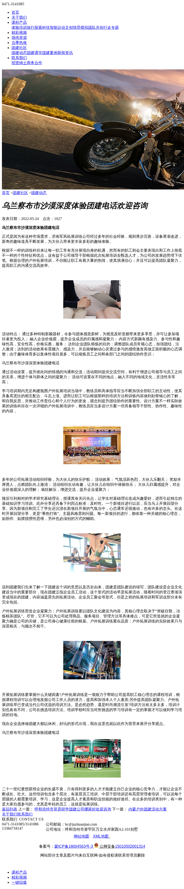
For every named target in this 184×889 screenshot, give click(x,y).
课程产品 (19, 22)
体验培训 (19, 27)
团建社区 (19, 48)
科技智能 (50, 27)
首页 (15, 12)
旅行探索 (34, 27)
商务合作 (34, 63)
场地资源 (19, 38)
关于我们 (19, 17)
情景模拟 (80, 27)
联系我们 (19, 58)
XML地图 (101, 836)
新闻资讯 (65, 53)
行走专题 (111, 27)
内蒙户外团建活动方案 (147, 809)
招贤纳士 (19, 63)
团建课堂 (34, 53)
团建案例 (50, 53)
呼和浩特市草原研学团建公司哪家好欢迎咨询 (72, 809)
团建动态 (19, 53)
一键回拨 (19, 882)
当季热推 (19, 43)
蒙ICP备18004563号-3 (73, 846)
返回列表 (9, 809)
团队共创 (96, 27)
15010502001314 (130, 846)
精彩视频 (19, 32)
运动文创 (65, 27)
